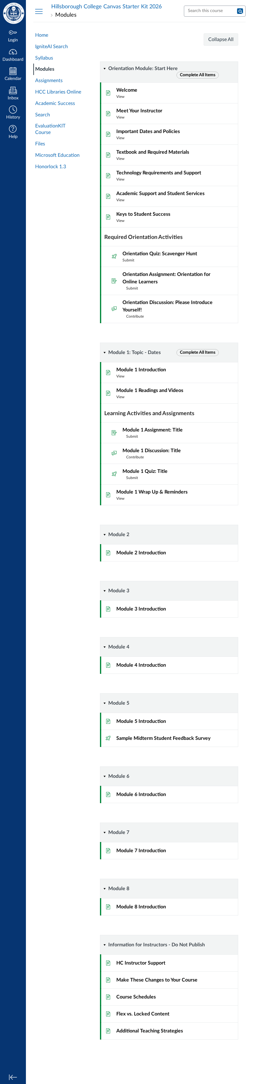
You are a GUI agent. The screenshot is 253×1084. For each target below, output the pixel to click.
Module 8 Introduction (141, 906)
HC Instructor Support (140, 963)
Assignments (49, 80)
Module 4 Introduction (141, 665)
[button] (13, 113)
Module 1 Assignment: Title (152, 429)
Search (42, 114)
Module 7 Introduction (141, 850)
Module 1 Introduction (141, 369)
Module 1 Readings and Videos (149, 390)
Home (41, 35)
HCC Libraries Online (58, 92)
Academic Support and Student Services (160, 193)
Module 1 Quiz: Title (145, 471)
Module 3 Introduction (141, 609)
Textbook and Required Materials (152, 152)
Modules (44, 69)
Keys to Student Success (143, 214)
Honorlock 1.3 (50, 166)
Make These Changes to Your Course (156, 980)
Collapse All (221, 39)
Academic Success (55, 103)
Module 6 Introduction (141, 794)
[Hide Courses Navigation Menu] (38, 11)
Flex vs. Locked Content (142, 1013)
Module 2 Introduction (141, 552)
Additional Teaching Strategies (149, 1030)
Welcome (126, 90)
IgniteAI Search (51, 46)
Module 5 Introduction (141, 721)
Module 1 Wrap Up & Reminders (152, 492)
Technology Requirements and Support (158, 172)
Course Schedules (136, 996)
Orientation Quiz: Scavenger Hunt (159, 253)
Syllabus (44, 58)
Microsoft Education (57, 155)
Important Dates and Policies (148, 131)
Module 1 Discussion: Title (151, 450)
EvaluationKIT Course (50, 129)
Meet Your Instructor (139, 110)
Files (40, 143)
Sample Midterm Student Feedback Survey (163, 738)
